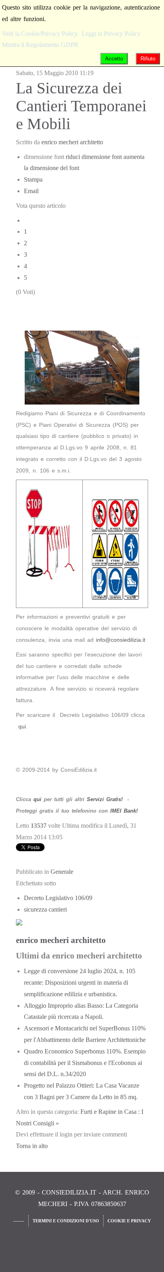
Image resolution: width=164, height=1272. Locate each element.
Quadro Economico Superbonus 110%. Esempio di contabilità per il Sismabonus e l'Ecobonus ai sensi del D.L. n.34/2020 (85, 1063)
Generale (62, 871)
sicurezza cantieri (45, 909)
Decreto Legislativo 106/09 (58, 897)
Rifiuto (148, 59)
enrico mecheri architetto (72, 142)
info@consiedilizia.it (120, 640)
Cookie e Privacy (129, 1220)
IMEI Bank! (124, 811)
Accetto (114, 59)
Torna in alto (32, 1145)
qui (22, 726)
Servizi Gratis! (105, 799)
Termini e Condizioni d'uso (66, 1220)
